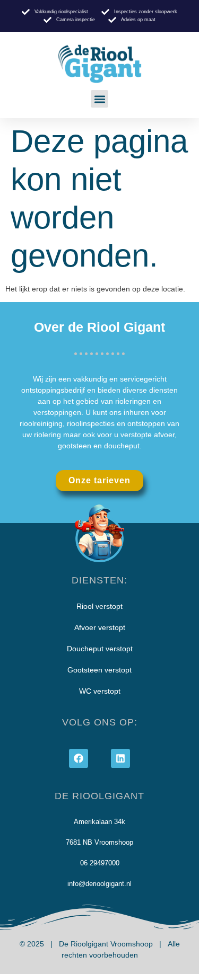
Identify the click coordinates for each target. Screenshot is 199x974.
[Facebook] (78, 758)
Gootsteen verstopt (99, 670)
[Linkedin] (120, 758)
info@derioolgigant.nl (99, 884)
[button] (99, 99)
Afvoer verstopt (99, 627)
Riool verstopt (99, 606)
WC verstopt (99, 691)
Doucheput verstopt (100, 648)
